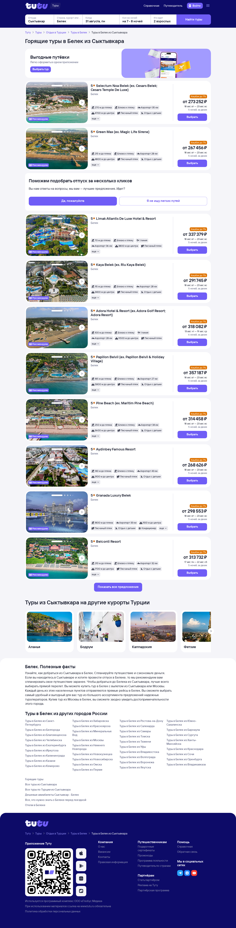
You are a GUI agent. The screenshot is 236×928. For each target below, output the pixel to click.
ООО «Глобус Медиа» (88, 901)
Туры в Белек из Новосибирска (92, 759)
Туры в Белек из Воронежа (136, 762)
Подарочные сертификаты (146, 848)
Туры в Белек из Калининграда (45, 755)
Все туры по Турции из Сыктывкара (48, 789)
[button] (192, 117)
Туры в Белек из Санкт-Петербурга (40, 722)
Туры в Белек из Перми (87, 769)
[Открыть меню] (208, 6)
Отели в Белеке (35, 805)
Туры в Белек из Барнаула (183, 729)
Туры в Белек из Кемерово (42, 766)
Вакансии (104, 851)
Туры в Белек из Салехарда (137, 726)
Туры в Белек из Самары (135, 731)
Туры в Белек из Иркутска (41, 750)
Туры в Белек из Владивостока (139, 752)
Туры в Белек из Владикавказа (186, 764)
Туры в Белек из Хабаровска (90, 721)
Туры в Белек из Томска (134, 736)
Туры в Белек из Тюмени (135, 741)
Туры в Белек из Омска (87, 764)
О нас (101, 846)
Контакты (104, 857)
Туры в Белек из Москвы (88, 740)
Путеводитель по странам (154, 865)
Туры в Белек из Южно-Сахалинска (181, 722)
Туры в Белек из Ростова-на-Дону (141, 721)
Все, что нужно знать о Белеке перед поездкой (55, 800)
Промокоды (145, 855)
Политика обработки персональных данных (52, 911)
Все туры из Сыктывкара (41, 784)
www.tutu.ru (87, 906)
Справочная (151, 5)
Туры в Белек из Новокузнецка (92, 754)
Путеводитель (173, 5)
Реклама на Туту (148, 885)
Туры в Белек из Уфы (132, 746)
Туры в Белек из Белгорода (42, 729)
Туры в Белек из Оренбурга (184, 759)
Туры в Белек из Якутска (135, 767)
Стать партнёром (148, 880)
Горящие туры (34, 779)
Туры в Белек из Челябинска (43, 740)
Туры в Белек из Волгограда (137, 757)
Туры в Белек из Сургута (182, 735)
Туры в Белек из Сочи (180, 754)
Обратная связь (187, 851)
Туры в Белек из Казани (40, 760)
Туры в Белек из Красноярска (91, 726)
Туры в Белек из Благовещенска (45, 735)
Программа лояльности (153, 860)
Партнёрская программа (153, 890)
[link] (40, 69)
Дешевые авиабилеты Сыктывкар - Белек (52, 794)
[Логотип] (36, 5)
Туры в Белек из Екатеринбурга (45, 745)
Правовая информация (113, 862)
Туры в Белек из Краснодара (184, 749)
